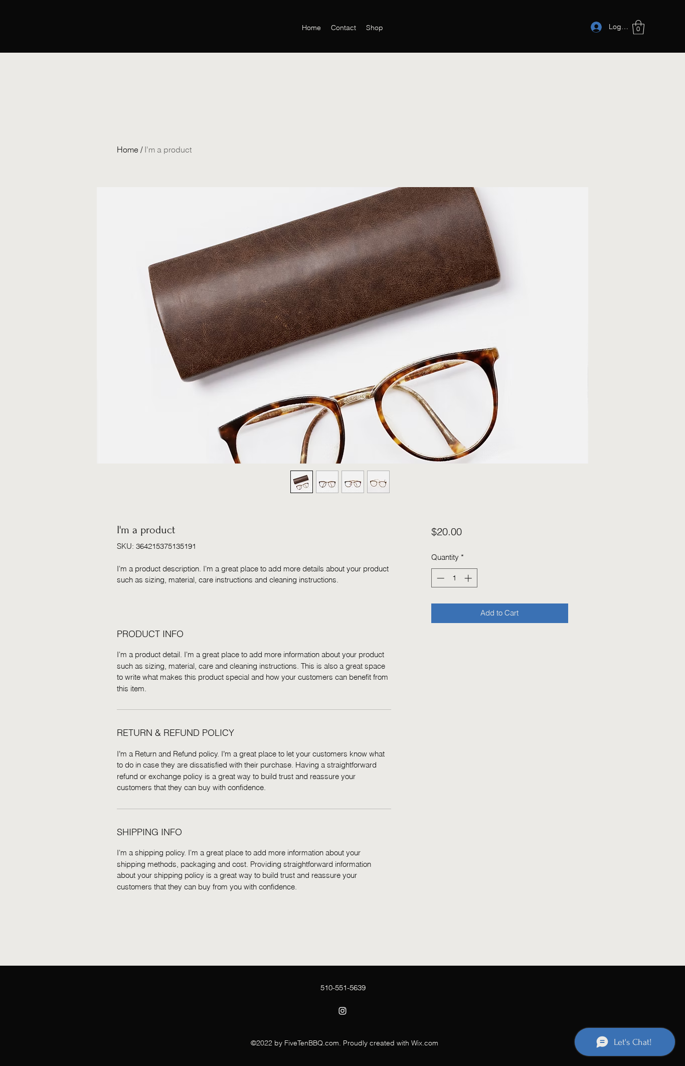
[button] (638, 27)
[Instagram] (342, 1011)
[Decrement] (439, 578)
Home (127, 149)
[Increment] (469, 578)
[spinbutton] (454, 578)
